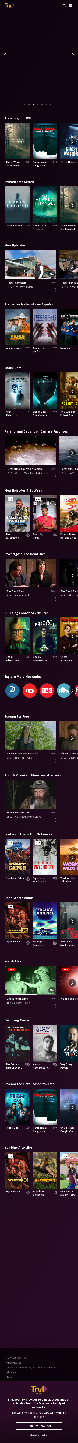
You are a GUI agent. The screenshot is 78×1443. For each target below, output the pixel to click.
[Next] (72, 55)
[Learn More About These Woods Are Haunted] (55, 761)
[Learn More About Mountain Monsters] (55, 820)
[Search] (62, 5)
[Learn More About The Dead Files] (55, 599)
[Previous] (5, 55)
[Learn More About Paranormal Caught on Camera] (55, 476)
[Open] (70, 6)
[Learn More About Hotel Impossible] (55, 290)
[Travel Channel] (10, 5)
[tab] (24, 104)
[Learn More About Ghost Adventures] (55, 1006)
